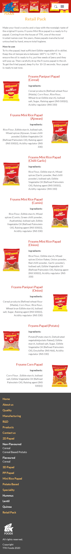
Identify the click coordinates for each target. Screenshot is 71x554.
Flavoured (9, 457)
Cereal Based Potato (15, 452)
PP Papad (8, 473)
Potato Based (11, 484)
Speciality (9, 490)
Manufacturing (12, 416)
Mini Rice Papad (12, 478)
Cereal (6, 448)
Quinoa (7, 506)
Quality (7, 410)
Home (6, 399)
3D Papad (8, 467)
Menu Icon (62, 6)
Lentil (6, 501)
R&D (5, 421)
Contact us (9, 432)
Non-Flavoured (12, 444)
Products (8, 427)
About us (8, 404)
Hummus (8, 495)
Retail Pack (9, 512)
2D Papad (8, 438)
